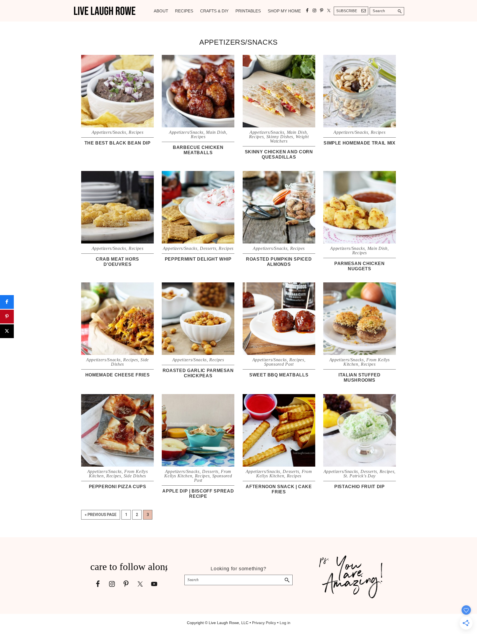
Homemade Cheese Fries (117, 375)
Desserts (208, 248)
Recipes (136, 132)
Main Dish (216, 132)
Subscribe (346, 11)
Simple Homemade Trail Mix (359, 143)
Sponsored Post (279, 364)
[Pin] (7, 316)
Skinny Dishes (279, 136)
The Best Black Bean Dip (117, 143)
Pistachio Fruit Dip (359, 486)
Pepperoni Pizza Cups (117, 486)
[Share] (7, 302)
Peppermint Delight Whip (198, 259)
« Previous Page (100, 516)
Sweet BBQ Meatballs (278, 375)
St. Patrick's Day (359, 476)
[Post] (7, 331)
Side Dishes (135, 476)
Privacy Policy (264, 622)
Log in (285, 622)
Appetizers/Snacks (109, 132)
